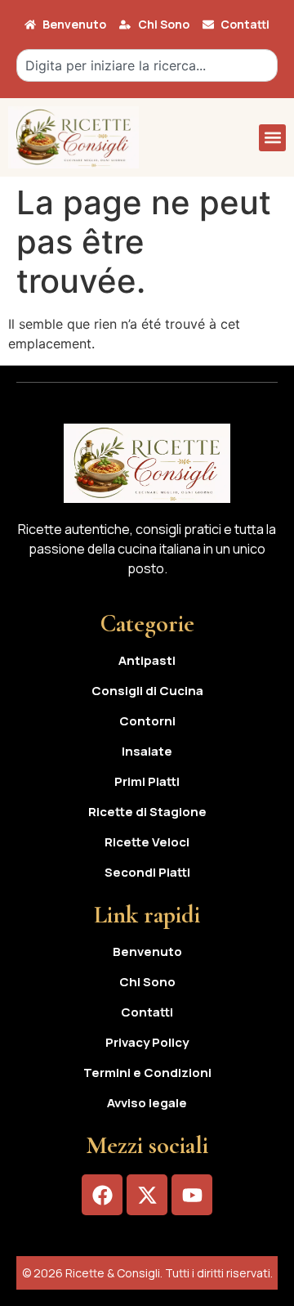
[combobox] (147, 65)
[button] (272, 137)
